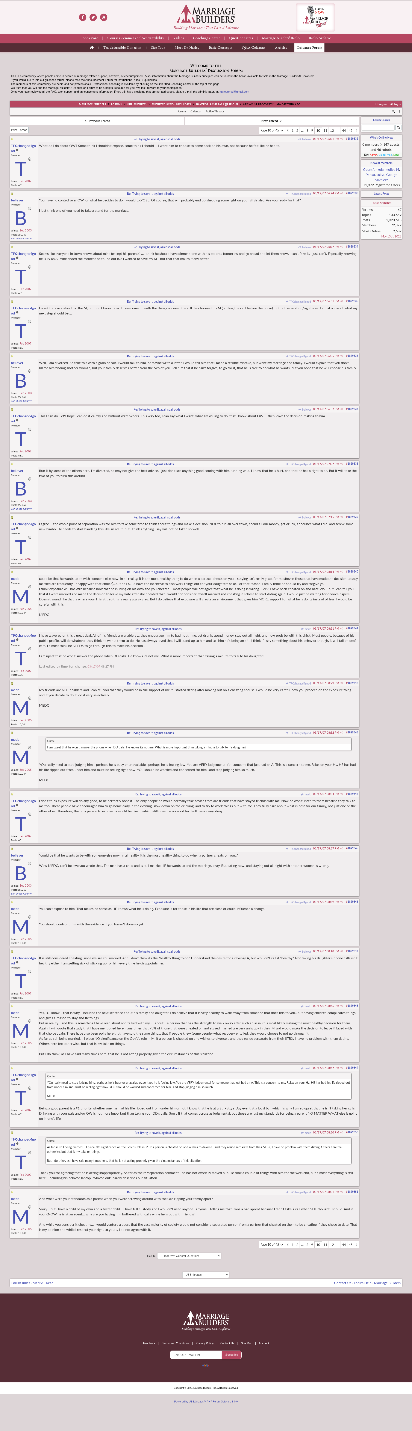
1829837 (353, 409)
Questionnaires (241, 38)
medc (307, 629)
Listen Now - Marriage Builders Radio (315, 17)
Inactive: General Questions (217, 104)
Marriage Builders (92, 104)
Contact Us (342, 1283)
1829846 (353, 901)
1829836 (353, 355)
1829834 (353, 246)
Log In (397, 104)
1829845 (353, 848)
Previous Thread (99, 121)
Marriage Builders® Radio (281, 38)
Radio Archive (320, 38)
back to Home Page (206, 13)
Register (383, 104)
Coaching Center (206, 38)
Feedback (149, 1343)
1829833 (353, 193)
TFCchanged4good (300, 193)
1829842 (353, 683)
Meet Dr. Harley (187, 48)
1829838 (353, 463)
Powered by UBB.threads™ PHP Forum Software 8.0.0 (206, 1401)
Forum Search (381, 120)
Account (264, 1343)
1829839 (353, 516)
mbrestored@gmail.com (234, 91)
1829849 (353, 1067)
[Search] (393, 111)
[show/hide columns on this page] (399, 111)
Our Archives (137, 104)
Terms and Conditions (175, 1343)
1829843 (353, 732)
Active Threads (215, 111)
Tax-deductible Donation (122, 48)
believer (306, 139)
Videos (178, 38)
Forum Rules (20, 1283)
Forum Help (362, 1283)
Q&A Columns (253, 48)
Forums (116, 104)
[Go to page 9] (287, 130)
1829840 (353, 571)
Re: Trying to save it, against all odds (156, 139)
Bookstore (90, 38)
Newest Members (381, 163)
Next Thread (270, 121)
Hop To (151, 1255)
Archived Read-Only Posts (171, 104)
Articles (281, 48)
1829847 (353, 951)
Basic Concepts (220, 48)
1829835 (353, 301)
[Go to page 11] (356, 130)
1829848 (353, 1005)
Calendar (196, 111)
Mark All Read (43, 1283)
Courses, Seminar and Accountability (135, 38)
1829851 (353, 1191)
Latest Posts (381, 193)
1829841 (353, 628)
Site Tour (158, 48)
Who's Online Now (381, 137)
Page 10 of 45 (270, 130)
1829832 (353, 138)
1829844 (353, 793)
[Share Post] (341, 139)
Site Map (246, 1343)
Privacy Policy (205, 1343)
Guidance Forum (309, 48)
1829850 (353, 1132)
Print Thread (19, 130)
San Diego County (21, 238)
